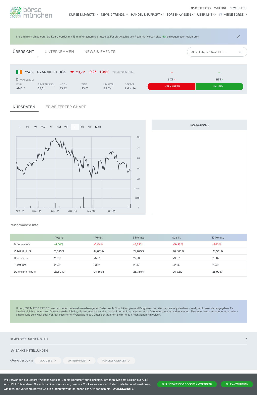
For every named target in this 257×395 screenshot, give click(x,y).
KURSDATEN (24, 107)
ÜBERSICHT (23, 52)
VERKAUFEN (172, 86)
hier (164, 36)
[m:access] (199, 8)
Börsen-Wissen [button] (178, 14)
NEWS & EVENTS (100, 52)
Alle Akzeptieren (237, 384)
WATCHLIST (27, 79)
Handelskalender (114, 360)
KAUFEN (218, 86)
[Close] (238, 36)
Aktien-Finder (77, 360)
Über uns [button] (204, 14)
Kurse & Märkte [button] (82, 14)
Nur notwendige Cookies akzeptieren (187, 384)
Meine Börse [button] (234, 14)
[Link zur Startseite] (37, 12)
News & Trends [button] (113, 14)
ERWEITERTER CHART (66, 107)
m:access (46, 360)
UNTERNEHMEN (59, 52)
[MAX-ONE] (218, 8)
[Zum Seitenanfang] (246, 339)
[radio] (20, 127)
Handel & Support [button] (145, 14)
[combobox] (217, 52)
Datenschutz (123, 388)
